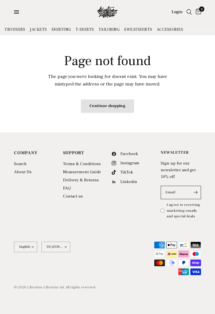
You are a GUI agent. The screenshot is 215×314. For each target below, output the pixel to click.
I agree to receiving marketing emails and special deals (183, 211)
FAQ (67, 188)
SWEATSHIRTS (138, 29)
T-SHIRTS (85, 29)
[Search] (189, 12)
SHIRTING (61, 29)
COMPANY (26, 153)
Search (20, 163)
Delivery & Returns (81, 180)
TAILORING (109, 29)
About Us (23, 172)
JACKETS (38, 29)
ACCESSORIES (170, 29)
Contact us (73, 196)
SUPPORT (74, 153)
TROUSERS (14, 29)
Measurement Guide (82, 172)
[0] (197, 12)
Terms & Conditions (82, 163)
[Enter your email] (195, 192)
